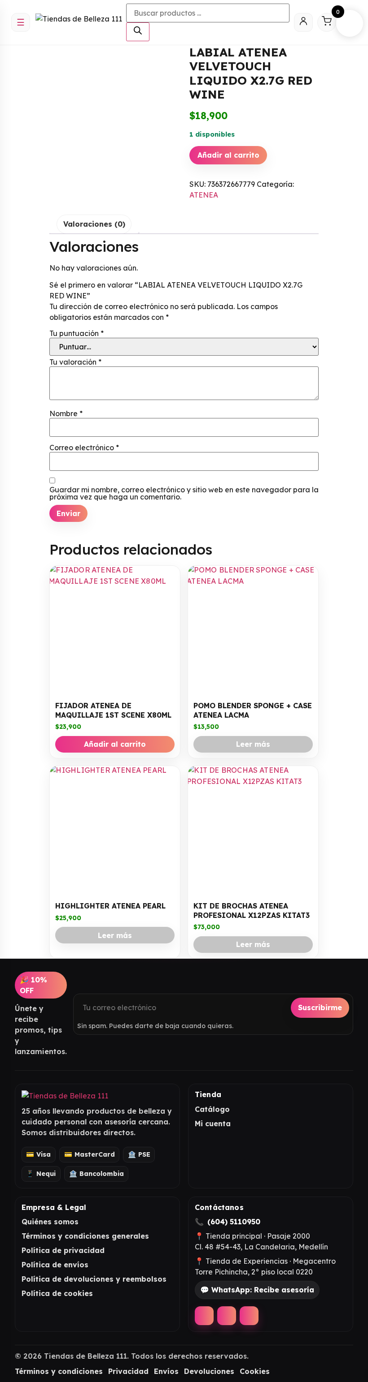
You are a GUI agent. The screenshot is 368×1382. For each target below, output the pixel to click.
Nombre (66, 413)
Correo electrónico (84, 447)
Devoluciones (209, 1371)
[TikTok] (249, 1315)
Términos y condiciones (59, 1371)
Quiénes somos (50, 1221)
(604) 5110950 (233, 1221)
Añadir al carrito (228, 155)
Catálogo (212, 1109)
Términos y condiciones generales (85, 1235)
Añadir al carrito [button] (115, 744)
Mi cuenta (213, 1123)
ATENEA (203, 194)
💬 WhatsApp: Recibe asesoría (257, 1289)
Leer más (253, 744)
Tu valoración (75, 362)
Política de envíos (55, 1264)
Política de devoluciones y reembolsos (94, 1278)
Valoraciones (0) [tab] (94, 224)
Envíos (166, 1371)
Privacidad (128, 1371)
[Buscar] (137, 31)
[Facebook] (204, 1315)
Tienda (208, 1094)
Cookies (255, 1371)
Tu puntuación (76, 333)
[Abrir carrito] (326, 22)
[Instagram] (226, 1315)
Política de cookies (57, 1293)
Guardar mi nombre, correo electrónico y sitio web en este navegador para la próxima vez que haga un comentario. (184, 493)
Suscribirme (320, 1007)
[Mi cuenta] (303, 22)
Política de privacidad (63, 1250)
